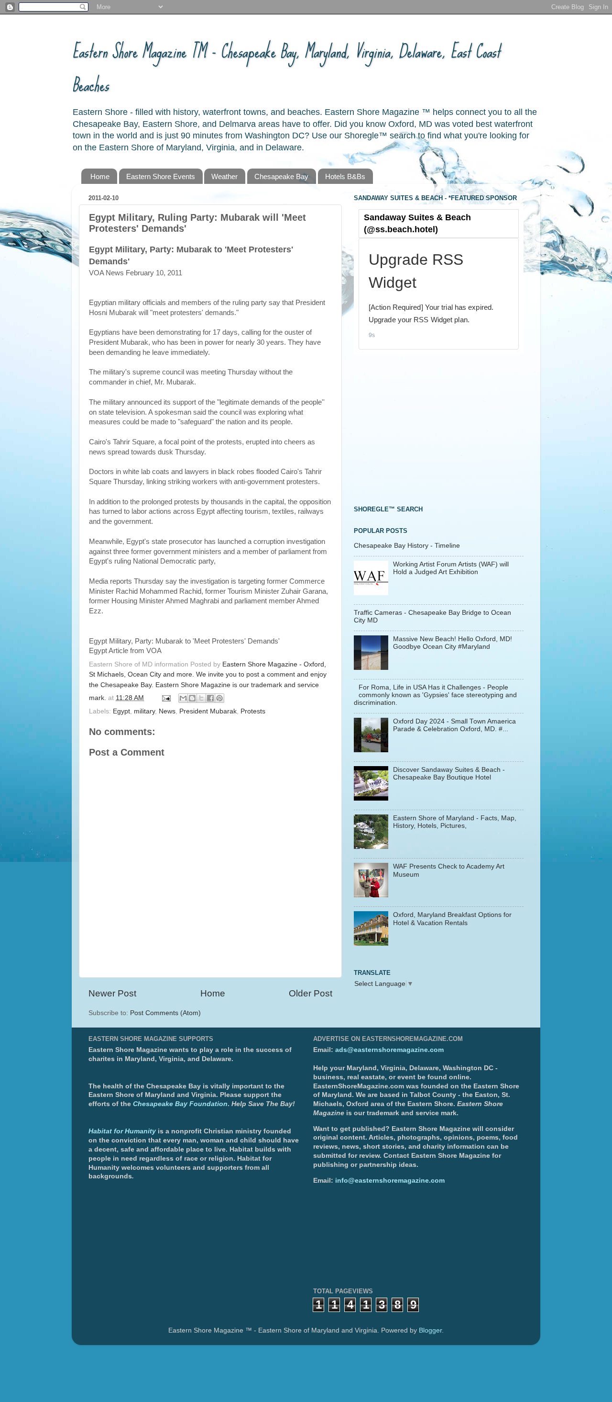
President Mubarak (208, 711)
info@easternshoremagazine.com (390, 1180)
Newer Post (112, 993)
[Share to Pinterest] (219, 698)
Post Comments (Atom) (165, 1013)
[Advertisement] (425, 428)
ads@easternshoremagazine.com (389, 1049)
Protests (252, 711)
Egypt (121, 711)
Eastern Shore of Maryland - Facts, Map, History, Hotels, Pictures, (454, 821)
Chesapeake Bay (281, 176)
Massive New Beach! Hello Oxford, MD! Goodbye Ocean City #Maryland (452, 642)
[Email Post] (166, 697)
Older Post (310, 993)
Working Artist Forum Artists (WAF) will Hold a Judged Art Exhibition (451, 568)
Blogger (430, 1330)
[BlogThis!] (192, 698)
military (144, 711)
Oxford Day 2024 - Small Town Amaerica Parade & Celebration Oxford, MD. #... (454, 725)
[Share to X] (201, 698)
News (167, 711)
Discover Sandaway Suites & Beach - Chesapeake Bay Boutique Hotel (449, 773)
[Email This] (183, 698)
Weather (224, 176)
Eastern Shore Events (160, 176)
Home (99, 176)
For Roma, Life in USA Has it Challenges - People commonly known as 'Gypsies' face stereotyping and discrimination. (435, 695)
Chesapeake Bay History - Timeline (407, 545)
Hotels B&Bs (345, 176)
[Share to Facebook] (210, 698)
